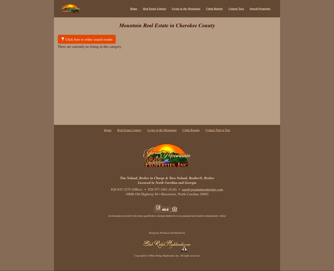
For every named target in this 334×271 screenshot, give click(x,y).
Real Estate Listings (154, 9)
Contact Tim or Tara (217, 130)
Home (133, 9)
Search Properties (260, 9)
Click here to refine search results (88, 39)
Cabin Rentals (214, 9)
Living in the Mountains (186, 9)
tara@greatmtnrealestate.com (202, 189)
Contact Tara (236, 9)
